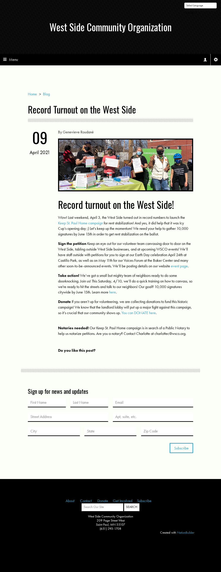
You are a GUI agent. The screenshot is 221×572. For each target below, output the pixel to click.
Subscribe (144, 500)
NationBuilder (185, 532)
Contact (86, 500)
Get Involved (122, 500)
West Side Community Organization (110, 27)
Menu (13, 59)
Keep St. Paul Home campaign (80, 223)
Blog (46, 93)
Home (32, 93)
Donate (102, 500)
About (70, 500)
